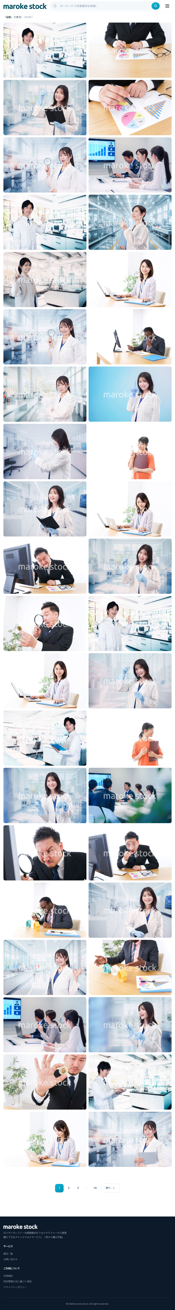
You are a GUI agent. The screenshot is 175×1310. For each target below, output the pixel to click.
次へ (108, 1188)
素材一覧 (8, 1253)
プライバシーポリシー (15, 1287)
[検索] (156, 6)
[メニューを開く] (167, 6)
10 (95, 1188)
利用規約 (8, 1275)
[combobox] (105, 5)
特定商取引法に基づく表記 (17, 1281)
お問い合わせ (10, 1259)
